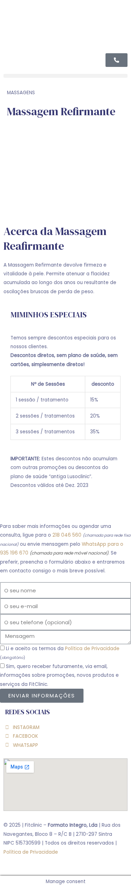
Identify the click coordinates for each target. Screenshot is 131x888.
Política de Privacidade (92, 648)
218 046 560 (66, 535)
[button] (65, 76)
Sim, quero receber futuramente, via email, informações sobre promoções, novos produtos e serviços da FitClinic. (59, 675)
